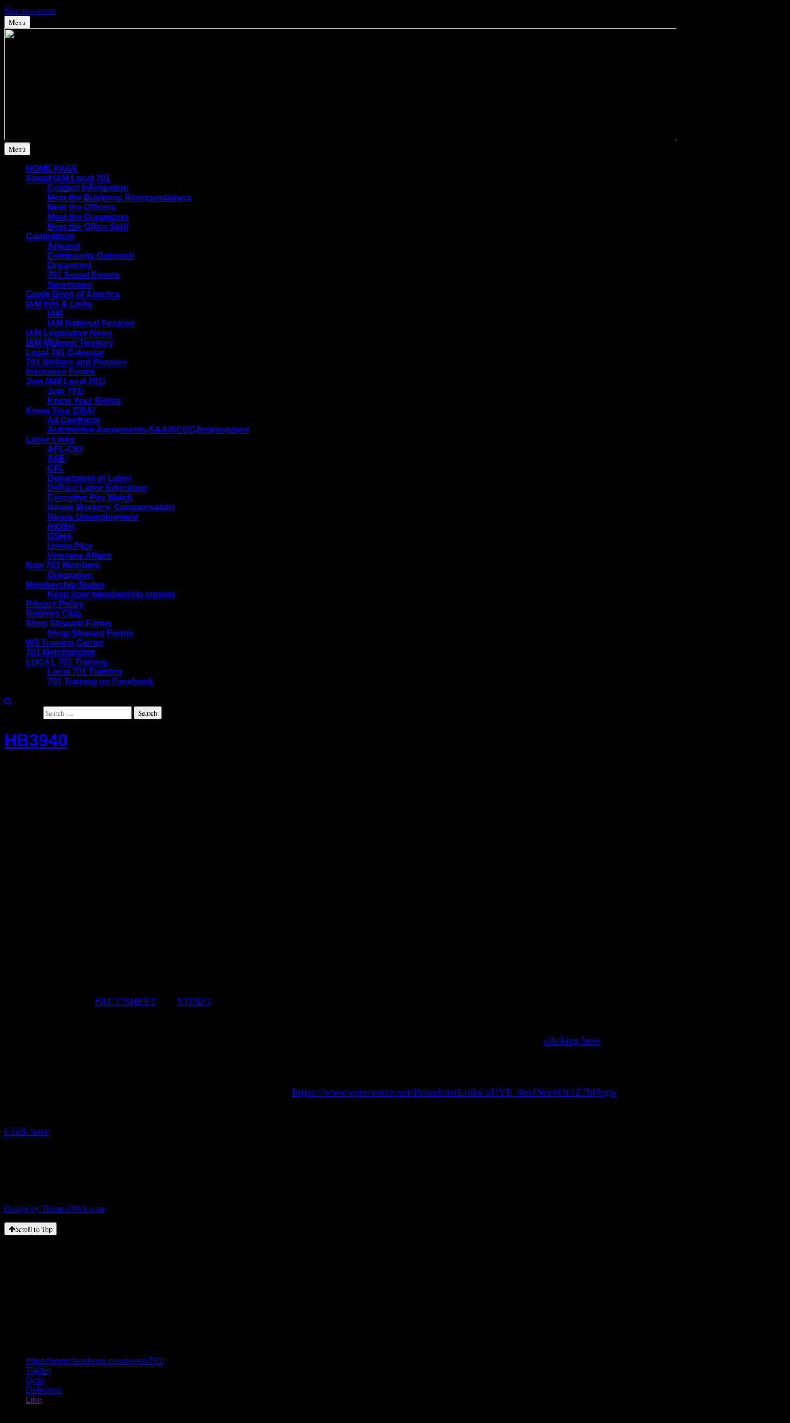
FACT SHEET (125, 1001)
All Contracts (73, 420)
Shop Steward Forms (69, 623)
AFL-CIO (64, 449)
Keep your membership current (111, 594)
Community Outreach (90, 255)
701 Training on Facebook (100, 681)
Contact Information (87, 187)
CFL (55, 468)
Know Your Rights (84, 400)
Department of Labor (89, 478)
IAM (55, 313)
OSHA (60, 536)
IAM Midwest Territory (69, 342)
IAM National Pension (91, 323)
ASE (56, 458)
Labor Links (50, 439)
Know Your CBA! (60, 410)
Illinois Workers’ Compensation (110, 507)
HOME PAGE (52, 168)
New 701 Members (63, 565)
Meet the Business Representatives (119, 197)
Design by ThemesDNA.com (54, 1208)
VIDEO (193, 1001)
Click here (26, 1131)
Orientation (69, 575)
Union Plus (69, 545)
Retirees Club (53, 613)
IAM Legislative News (69, 333)
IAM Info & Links (59, 304)
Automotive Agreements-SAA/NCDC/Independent (148, 429)
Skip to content (29, 10)
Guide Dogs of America (73, 294)
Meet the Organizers (87, 216)
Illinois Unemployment (92, 516)
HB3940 (36, 740)
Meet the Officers (81, 207)
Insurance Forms (60, 371)
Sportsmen (69, 284)
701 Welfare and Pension (76, 362)
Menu (17, 22)
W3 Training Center (65, 642)
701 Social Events (83, 275)
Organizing (69, 265)
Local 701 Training (84, 671)
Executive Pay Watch (90, 497)
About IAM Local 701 (68, 178)
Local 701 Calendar (65, 352)
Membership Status (65, 584)
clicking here (572, 1040)
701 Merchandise (60, 652)
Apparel (63, 246)
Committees (50, 236)
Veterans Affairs (79, 555)
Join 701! (65, 391)
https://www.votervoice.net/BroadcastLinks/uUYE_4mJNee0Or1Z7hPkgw (454, 1092)
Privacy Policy (55, 604)
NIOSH (61, 526)
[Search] (8, 700)
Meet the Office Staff (87, 226)
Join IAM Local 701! (65, 381)
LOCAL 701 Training (67, 662)
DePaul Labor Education (97, 487)
